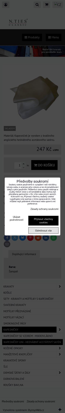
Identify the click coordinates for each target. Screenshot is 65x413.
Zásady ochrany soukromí (44, 209)
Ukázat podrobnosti (16, 218)
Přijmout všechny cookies (43, 220)
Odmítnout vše (43, 230)
